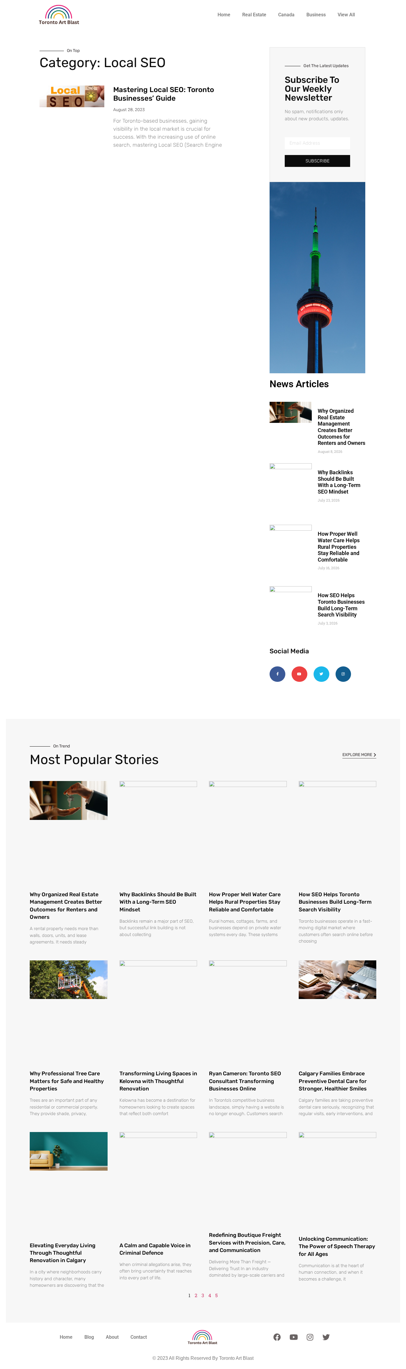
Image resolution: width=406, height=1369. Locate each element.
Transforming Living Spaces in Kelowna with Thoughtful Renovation (158, 1081)
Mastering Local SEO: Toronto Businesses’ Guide (163, 94)
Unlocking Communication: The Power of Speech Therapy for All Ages (337, 1246)
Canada (286, 15)
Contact (138, 1337)
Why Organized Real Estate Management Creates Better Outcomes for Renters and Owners (341, 427)
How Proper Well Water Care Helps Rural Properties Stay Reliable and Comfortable (339, 546)
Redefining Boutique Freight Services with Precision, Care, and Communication (247, 1242)
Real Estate (254, 15)
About (112, 1337)
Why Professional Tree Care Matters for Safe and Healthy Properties (67, 1081)
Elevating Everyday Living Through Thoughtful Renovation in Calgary (62, 1253)
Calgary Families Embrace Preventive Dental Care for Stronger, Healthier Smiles (333, 1081)
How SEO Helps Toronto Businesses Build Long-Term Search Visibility (341, 605)
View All (346, 15)
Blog (89, 1337)
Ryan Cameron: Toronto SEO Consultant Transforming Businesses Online (245, 1081)
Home (224, 15)
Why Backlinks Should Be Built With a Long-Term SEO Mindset (339, 482)
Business (316, 15)
